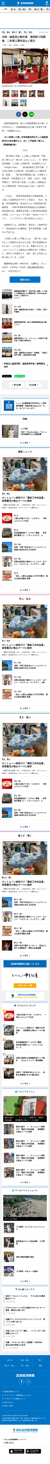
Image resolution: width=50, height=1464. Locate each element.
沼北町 (22, 45)
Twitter (28, 1381)
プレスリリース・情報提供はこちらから (17, 1395)
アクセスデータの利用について (14, 1399)
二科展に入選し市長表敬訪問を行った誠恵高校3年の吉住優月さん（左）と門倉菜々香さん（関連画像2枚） (25, 141)
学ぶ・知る (28, 32)
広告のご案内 (8, 1406)
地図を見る (25, 279)
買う (30, 9)
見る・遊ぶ (22, 9)
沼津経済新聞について (11, 1392)
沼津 (4, 45)
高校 (10, 45)
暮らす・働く (39, 9)
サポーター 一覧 (25, 985)
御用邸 (16, 45)
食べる (13, 9)
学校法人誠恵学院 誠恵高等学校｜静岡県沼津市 (24, 365)
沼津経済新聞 (25, 3)
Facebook (21, 1381)
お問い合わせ (8, 1402)
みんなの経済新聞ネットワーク (25, 1430)
